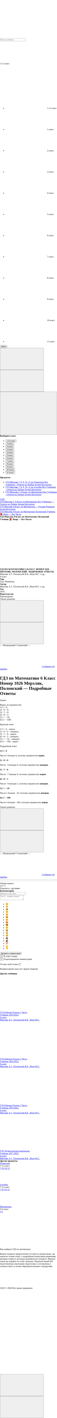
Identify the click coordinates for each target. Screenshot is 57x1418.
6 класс (10, 458)
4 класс (10, 452)
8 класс (10, 464)
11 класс (10, 473)
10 (6, 1168)
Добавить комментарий (10, 953)
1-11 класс (11, 441)
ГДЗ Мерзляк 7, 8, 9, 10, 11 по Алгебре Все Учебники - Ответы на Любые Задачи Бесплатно (31, 488)
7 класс (10, 461)
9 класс (10, 467)
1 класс (10, 444)
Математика (5, 1206)
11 (9, 1168)
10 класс (10, 470)
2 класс (10, 447)
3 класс (10, 449)
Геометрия (5, 1163)
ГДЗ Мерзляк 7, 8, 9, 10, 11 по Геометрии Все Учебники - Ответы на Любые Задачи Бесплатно (28, 483)
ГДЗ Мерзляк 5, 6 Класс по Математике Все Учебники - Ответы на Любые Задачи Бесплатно (31, 493)
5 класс (10, 455)
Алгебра (4, 1184)
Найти (3, 346)
